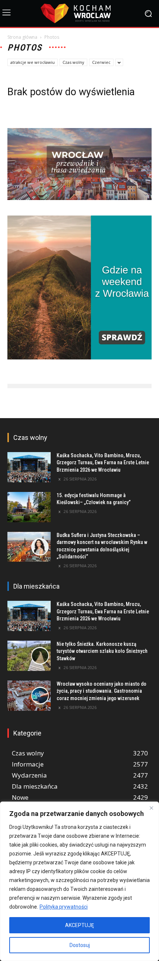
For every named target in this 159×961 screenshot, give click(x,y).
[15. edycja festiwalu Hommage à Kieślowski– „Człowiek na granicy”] (29, 507)
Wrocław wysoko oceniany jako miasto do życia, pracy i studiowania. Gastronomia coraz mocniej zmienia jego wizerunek (101, 691)
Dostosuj (80, 945)
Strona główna (22, 37)
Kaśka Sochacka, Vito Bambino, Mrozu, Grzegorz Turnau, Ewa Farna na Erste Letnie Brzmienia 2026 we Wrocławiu (103, 462)
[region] (79, 881)
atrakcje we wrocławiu (32, 62)
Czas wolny (73, 62)
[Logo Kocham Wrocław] (79, 13)
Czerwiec (101, 62)
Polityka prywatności (64, 907)
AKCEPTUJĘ (79, 925)
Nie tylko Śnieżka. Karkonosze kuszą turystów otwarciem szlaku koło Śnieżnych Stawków (102, 651)
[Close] (151, 807)
